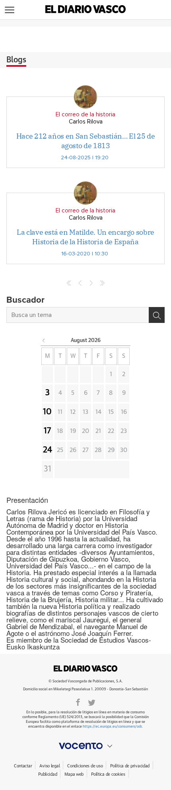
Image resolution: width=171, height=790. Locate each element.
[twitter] (91, 701)
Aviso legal (49, 766)
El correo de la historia (85, 115)
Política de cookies (108, 774)
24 (47, 450)
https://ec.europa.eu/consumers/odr (112, 726)
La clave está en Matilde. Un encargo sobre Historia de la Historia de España (85, 237)
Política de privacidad (130, 766)
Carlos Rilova (86, 122)
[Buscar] (157, 315)
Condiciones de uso (85, 766)
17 (47, 431)
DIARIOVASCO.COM (85, 668)
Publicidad (47, 774)
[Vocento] (85, 746)
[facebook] (78, 701)
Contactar (23, 766)
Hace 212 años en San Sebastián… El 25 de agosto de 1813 (85, 140)
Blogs (16, 60)
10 (47, 412)
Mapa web (74, 774)
